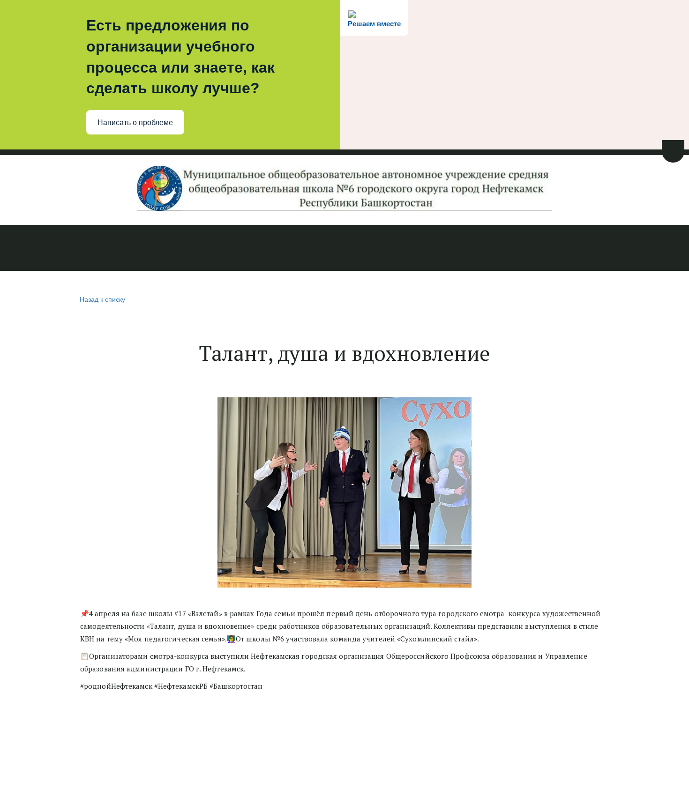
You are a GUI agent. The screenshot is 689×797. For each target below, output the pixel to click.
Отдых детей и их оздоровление (538, 248)
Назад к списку (102, 299)
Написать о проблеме (135, 123)
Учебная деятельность (282, 248)
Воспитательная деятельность (401, 248)
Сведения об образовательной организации (139, 248)
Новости (29, 248)
